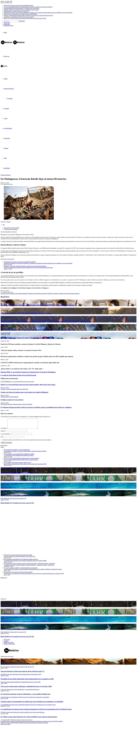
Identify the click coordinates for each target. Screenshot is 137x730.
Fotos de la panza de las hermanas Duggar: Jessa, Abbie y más (19, 556)
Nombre (3, 431)
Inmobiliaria (7, 168)
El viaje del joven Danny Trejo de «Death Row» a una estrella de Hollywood (25, 694)
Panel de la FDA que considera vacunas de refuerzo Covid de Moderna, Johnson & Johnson (38, 305)
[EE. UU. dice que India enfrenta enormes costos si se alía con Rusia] (21, 458)
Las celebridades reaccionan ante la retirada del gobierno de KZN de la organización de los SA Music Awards (36, 709)
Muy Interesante (8, 128)
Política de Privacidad (9, 644)
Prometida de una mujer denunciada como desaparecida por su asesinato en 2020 (27, 679)
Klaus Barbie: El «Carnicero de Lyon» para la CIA (16, 11)
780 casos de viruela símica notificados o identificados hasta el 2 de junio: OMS (26, 686)
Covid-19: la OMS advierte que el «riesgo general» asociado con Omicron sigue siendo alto (37, 330)
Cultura (6, 118)
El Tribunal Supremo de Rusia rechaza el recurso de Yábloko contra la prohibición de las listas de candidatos (36, 407)
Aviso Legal (7, 639)
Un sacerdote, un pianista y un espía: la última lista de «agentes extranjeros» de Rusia (25, 451)
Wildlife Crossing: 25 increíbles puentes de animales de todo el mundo (21, 9)
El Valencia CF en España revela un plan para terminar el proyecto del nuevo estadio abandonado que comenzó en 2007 (34, 573)
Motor (5, 158)
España (5, 78)
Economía (6, 108)
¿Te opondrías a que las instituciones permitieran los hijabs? (19, 455)
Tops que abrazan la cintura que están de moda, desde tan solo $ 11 (22, 671)
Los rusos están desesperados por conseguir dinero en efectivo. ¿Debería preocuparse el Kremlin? (28, 7)
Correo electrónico (6, 434)
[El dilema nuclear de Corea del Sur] (9, 396)
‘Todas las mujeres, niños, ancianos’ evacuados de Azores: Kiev (26, 313)
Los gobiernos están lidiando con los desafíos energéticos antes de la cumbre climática (25, 560)
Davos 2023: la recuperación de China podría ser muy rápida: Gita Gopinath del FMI (25, 464)
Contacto (6, 641)
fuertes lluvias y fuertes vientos (11, 227)
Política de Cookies (8, 642)
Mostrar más (4, 577)
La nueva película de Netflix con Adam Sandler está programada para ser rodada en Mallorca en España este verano (33, 569)
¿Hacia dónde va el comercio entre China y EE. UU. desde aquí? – (27, 338)
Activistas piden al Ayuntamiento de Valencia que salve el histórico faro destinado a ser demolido (32, 701)
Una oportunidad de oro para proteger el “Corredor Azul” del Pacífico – (22, 8)
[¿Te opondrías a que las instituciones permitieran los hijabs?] (19, 454)
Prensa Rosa (7, 138)
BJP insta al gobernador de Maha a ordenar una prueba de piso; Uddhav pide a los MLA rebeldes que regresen (46, 321)
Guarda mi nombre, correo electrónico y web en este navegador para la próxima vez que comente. (27, 440)
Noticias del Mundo (9, 88)
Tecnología (10, 98)
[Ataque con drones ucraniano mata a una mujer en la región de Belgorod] (14, 389)
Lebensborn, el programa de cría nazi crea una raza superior (19, 17)
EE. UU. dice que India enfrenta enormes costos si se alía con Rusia (21, 459)
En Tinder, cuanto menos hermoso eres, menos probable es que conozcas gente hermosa (29, 717)
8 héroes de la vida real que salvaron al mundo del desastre (18, 5)
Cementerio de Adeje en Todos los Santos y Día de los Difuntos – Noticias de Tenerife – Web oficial (29, 565)
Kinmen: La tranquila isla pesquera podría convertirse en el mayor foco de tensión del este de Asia (28, 15)
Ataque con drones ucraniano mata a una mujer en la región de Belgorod (24, 392)
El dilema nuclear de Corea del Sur (12, 400)
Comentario (4, 428)
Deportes (6, 148)
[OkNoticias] (13, 45)
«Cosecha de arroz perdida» (11, 229)
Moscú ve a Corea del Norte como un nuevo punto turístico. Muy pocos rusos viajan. (25, 18)
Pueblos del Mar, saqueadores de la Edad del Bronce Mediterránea (20, 14)
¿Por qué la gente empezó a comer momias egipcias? (17, 664)
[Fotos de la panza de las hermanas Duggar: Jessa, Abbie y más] (18, 555)
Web (2, 437)
